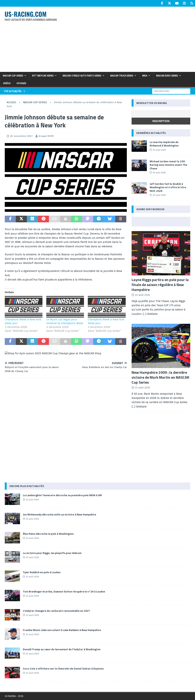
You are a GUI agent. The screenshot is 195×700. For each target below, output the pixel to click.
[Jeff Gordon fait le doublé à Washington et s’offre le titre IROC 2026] (139, 188)
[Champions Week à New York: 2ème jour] (23, 306)
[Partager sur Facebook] (10, 219)
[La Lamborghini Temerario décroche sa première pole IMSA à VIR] (12, 499)
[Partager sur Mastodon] (87, 219)
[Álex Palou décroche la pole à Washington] (12, 537)
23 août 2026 (159, 150)
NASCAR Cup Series (13, 75)
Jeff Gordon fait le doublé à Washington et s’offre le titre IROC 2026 (168, 187)
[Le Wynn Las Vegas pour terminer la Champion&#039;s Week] (65, 306)
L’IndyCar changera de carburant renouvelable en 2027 (56, 611)
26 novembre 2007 (21, 136)
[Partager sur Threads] (120, 219)
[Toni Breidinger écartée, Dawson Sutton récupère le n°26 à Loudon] (12, 595)
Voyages (21, 83)
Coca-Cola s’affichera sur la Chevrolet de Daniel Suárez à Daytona (63, 668)
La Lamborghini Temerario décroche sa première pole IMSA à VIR (62, 495)
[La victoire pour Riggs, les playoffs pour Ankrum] (12, 557)
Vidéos (7, 83)
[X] (169, 3)
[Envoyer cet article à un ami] (54, 219)
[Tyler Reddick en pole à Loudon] (12, 576)
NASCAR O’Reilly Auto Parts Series (82, 75)
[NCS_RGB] (66, 209)
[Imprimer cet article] (65, 219)
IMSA (144, 75)
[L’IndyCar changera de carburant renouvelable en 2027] (12, 614)
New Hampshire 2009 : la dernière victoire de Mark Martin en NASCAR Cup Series (160, 377)
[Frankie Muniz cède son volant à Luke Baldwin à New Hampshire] (12, 634)
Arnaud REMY (46, 136)
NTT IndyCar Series (43, 75)
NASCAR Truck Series (121, 75)
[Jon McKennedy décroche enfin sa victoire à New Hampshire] (12, 518)
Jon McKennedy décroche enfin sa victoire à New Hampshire (59, 514)
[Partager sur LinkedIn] (32, 219)
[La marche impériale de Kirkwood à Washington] (139, 146)
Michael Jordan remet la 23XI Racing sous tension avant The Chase (168, 164)
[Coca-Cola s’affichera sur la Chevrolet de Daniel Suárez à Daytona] (12, 672)
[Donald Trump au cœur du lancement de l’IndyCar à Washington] (12, 653)
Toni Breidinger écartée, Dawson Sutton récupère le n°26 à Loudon (64, 591)
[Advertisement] (131, 38)
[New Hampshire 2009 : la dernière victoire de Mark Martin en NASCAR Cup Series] (161, 346)
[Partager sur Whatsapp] (76, 219)
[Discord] (191, 3)
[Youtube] (176, 3)
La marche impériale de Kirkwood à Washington (164, 143)
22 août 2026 (142, 294)
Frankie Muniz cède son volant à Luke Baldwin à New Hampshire (62, 630)
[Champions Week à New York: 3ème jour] (106, 306)
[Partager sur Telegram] (98, 219)
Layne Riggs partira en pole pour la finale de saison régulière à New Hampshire (160, 285)
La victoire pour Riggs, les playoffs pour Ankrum (52, 553)
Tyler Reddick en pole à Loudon (42, 572)
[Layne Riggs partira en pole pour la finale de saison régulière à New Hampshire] (161, 253)
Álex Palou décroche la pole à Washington (48, 534)
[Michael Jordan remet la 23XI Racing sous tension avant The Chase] (139, 165)
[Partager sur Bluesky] (109, 219)
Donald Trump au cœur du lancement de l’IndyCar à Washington (62, 649)
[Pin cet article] (43, 219)
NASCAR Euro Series (167, 75)
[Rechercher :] (171, 90)
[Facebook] (162, 3)
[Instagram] (184, 3)
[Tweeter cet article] (21, 219)
